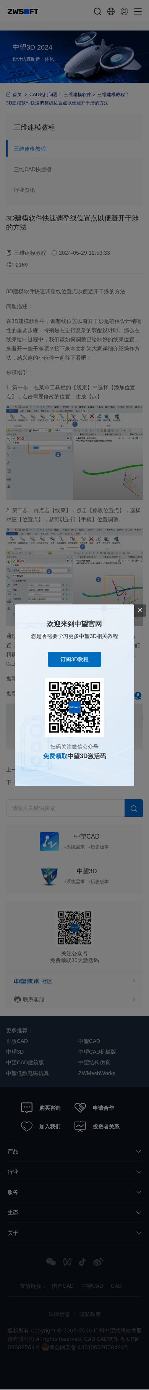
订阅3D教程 (74, 659)
